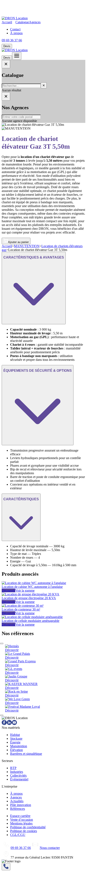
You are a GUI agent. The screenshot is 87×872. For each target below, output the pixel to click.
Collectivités (18, 775)
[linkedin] (9, 724)
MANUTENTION (26, 246)
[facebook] (4, 724)
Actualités (16, 801)
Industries (16, 772)
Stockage (16, 738)
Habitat (15, 735)
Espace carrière (20, 816)
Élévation (16, 750)
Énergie (15, 742)
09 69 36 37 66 (12, 40)
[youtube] (14, 724)
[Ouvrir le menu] (16, 56)
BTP (13, 768)
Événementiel (19, 779)
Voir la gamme (25, 590)
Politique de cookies (23, 831)
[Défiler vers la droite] (1, 715)
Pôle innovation (20, 805)
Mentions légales (21, 823)
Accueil (7, 22)
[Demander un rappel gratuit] (6, 866)
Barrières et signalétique (26, 753)
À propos (16, 33)
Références (17, 808)
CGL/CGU (17, 835)
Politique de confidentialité (28, 827)
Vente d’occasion (21, 819)
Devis (6, 46)
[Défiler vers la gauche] (1, 643)
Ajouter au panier (18, 242)
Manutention (18, 746)
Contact (15, 29)
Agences (35, 22)
